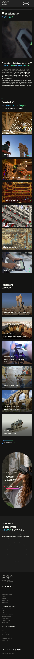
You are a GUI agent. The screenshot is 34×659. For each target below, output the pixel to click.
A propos (4, 596)
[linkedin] (2, 587)
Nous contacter (5, 602)
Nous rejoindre (5, 600)
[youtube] (13, 587)
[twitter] (8, 586)
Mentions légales (19, 655)
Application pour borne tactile (8, 633)
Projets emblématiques (7, 594)
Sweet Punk (11, 653)
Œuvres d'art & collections (7, 614)
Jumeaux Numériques (6, 616)
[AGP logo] (5, 3)
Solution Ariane (5, 622)
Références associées (7, 609)
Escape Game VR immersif (8, 636)
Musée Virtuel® (5, 634)
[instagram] (5, 587)
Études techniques (6, 620)
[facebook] (11, 587)
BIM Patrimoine (5, 618)
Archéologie (4, 612)
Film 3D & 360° (5, 640)
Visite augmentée (6, 631)
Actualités (4, 598)
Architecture (4, 610)
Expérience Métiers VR (7, 638)
